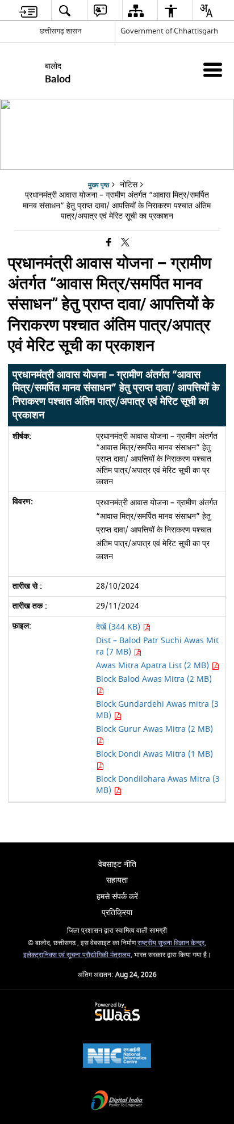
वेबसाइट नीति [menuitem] (117, 864)
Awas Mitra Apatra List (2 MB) (153, 666)
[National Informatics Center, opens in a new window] (117, 1057)
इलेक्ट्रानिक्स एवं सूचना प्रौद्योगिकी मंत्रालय (77, 955)
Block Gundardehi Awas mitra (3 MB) (157, 710)
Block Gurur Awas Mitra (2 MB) (154, 729)
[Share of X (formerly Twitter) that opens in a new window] (125, 243)
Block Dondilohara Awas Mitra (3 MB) (158, 784)
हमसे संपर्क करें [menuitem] (117, 897)
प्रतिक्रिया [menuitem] (117, 913)
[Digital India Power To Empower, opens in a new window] (117, 1101)
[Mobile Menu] (213, 69)
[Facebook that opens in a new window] (109, 243)
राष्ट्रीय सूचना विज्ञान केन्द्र (170, 943)
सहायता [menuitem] (117, 880)
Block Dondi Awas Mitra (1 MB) (154, 754)
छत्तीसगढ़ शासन (60, 31)
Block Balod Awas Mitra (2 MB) (154, 679)
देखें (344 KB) (119, 627)
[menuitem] (28, 10)
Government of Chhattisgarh (169, 31)
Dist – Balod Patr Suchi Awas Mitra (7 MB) (157, 646)
